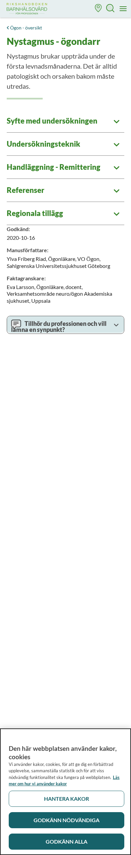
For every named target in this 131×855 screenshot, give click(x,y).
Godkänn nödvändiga (66, 820)
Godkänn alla (66, 841)
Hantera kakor (66, 798)
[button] (98, 9)
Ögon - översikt (26, 27)
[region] (65, 791)
